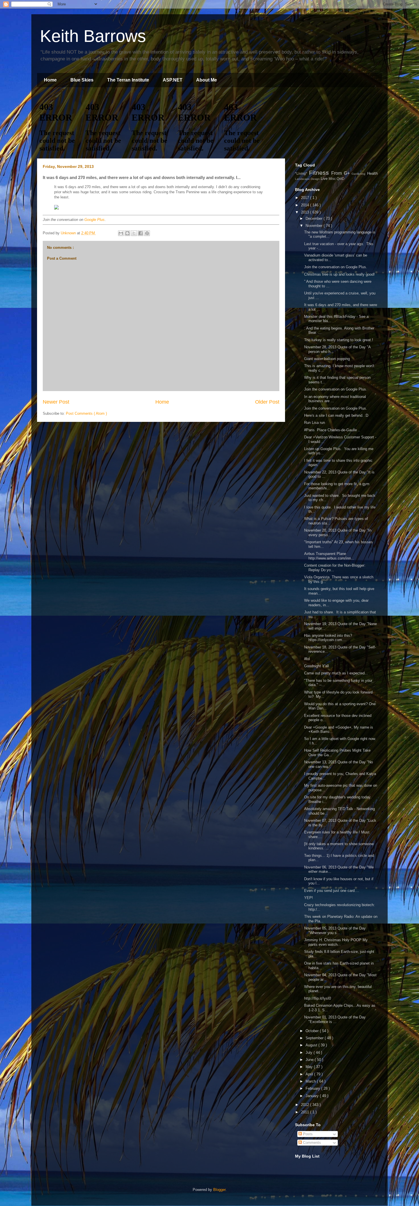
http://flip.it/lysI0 (317, 998)
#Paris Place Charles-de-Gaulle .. (332, 430)
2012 (305, 1105)
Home (50, 80)
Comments (311, 1142)
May (310, 1067)
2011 (305, 1112)
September (315, 1038)
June (310, 1059)
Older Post (267, 402)
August (312, 1045)
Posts (307, 1134)
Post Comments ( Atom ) (86, 413)
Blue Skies (81, 80)
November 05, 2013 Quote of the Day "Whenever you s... (335, 930)
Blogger (219, 1189)
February (313, 1088)
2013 (305, 212)
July (310, 1052)
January (313, 1096)
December (315, 218)
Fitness (320, 172)
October (313, 1031)
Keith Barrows (93, 36)
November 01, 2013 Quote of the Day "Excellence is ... (335, 1019)
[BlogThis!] (127, 233)
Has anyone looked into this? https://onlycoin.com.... (328, 637)
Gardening (359, 173)
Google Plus (94, 219)
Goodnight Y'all (316, 666)
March (311, 1081)
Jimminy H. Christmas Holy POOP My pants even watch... (336, 942)
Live (325, 178)
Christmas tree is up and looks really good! (339, 274)
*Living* (302, 173)
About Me (206, 80)
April (310, 1074)
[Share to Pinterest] (147, 233)
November (315, 225)
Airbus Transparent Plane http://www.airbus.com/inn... (329, 556)
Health (372, 173)
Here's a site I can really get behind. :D (336, 415)
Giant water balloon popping (327, 359)
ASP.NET (172, 80)
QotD (341, 178)
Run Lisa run (314, 422)
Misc (333, 178)
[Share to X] (134, 233)
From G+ (341, 173)
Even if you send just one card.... (331, 890)
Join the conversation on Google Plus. (335, 267)
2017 (305, 198)
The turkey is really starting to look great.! (338, 340)
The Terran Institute (128, 80)
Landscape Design (308, 178)
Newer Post (56, 402)
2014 (305, 205)
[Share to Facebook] (140, 233)
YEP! (308, 898)
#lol (308, 659)
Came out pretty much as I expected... (336, 673)
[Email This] (121, 233)
